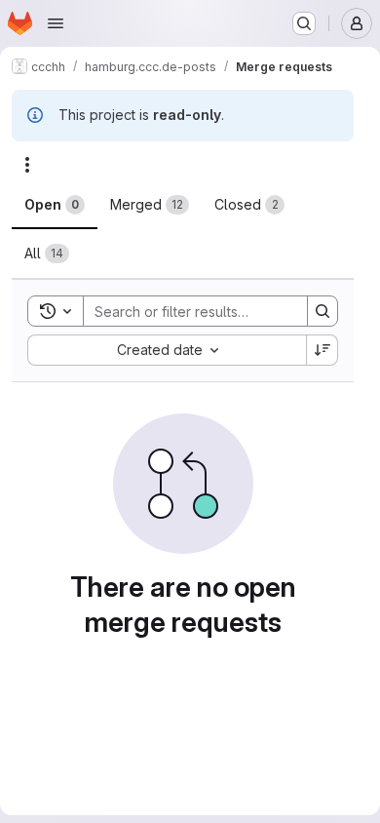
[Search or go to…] (304, 23)
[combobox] (166, 350)
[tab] (54, 204)
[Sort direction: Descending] (322, 350)
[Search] (322, 311)
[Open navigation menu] (55, 23)
